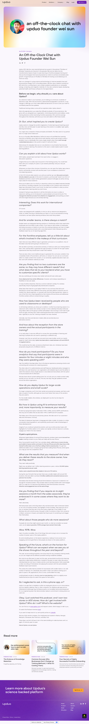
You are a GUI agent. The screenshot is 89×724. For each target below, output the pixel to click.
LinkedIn (53, 612)
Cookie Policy (17, 717)
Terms (11, 717)
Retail (62, 708)
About (72, 703)
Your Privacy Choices (48, 722)
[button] (52, 2)
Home (62, 703)
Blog (68, 2)
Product (44, 2)
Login (73, 2)
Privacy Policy (6, 717)
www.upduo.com (35, 606)
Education (64, 710)
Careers (73, 705)
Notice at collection (36, 722)
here (39, 609)
